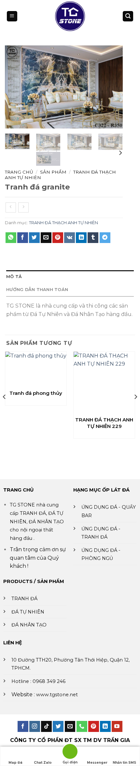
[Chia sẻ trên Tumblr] (93, 237)
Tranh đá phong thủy (35, 393)
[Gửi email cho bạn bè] (46, 237)
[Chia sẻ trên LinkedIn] (81, 237)
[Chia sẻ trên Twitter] (34, 237)
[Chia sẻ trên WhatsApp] (11, 237)
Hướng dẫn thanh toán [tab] (37, 289)
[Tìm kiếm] (128, 16)
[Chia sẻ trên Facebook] (22, 237)
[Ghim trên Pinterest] (57, 237)
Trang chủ (19, 172)
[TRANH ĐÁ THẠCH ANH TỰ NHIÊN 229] (104, 382)
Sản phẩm (53, 172)
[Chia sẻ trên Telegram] (105, 237)
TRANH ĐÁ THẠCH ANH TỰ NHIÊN (63, 222)
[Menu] (12, 16)
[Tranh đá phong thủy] (35, 369)
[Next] (112, 87)
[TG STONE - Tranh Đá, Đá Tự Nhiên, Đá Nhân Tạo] (70, 16)
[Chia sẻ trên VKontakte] (69, 237)
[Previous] (15, 87)
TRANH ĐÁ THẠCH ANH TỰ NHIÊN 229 (104, 423)
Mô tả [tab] (14, 276)
